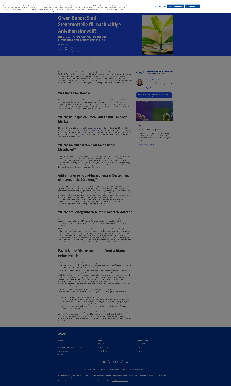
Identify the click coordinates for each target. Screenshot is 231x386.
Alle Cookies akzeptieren (192, 6)
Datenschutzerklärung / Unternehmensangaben (44, 11)
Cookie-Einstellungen (160, 6)
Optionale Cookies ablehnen (175, 6)
